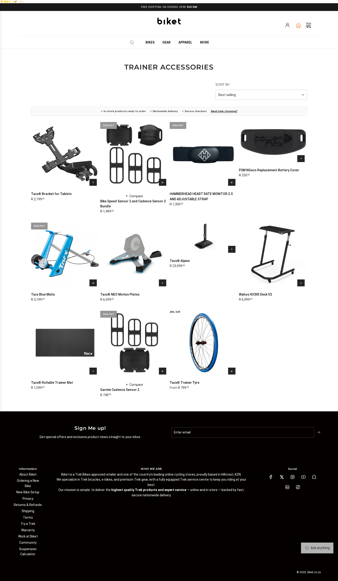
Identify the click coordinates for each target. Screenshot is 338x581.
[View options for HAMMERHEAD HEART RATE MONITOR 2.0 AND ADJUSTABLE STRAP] (231, 182)
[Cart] (308, 25)
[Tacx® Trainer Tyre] (204, 343)
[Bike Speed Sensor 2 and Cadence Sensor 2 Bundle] (134, 154)
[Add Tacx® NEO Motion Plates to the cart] (162, 282)
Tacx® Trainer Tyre (184, 382)
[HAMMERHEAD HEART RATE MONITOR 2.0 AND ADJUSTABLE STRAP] (204, 154)
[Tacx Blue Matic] (65, 255)
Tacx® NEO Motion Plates (120, 294)
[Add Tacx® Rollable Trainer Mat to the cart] (93, 371)
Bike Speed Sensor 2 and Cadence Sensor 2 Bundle (133, 203)
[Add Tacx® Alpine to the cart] (231, 249)
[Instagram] (292, 477)
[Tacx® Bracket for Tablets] (65, 154)
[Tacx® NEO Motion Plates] (134, 255)
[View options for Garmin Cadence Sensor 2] (162, 371)
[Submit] (319, 432)
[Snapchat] (314, 477)
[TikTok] (298, 487)
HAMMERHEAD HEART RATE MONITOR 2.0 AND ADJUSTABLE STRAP (201, 196)
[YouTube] (303, 477)
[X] (282, 477)
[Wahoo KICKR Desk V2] (273, 255)
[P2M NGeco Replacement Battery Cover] (273, 142)
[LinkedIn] (287, 487)
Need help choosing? (224, 111)
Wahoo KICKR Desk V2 (255, 294)
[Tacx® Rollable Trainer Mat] (65, 343)
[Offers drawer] (298, 25)
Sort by (222, 84)
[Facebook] (271, 477)
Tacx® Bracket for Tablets (51, 194)
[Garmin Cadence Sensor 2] (134, 343)
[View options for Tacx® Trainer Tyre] (231, 371)
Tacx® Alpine (180, 261)
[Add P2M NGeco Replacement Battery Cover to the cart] (301, 158)
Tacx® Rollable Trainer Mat (52, 382)
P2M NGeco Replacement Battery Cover (269, 170)
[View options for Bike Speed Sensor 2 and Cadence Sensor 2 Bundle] (162, 182)
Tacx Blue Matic (43, 294)
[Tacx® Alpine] (204, 238)
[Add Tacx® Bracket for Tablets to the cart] (93, 182)
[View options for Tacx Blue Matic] (93, 282)
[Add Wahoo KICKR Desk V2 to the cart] (301, 282)
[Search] (133, 42)
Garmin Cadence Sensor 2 (119, 390)
